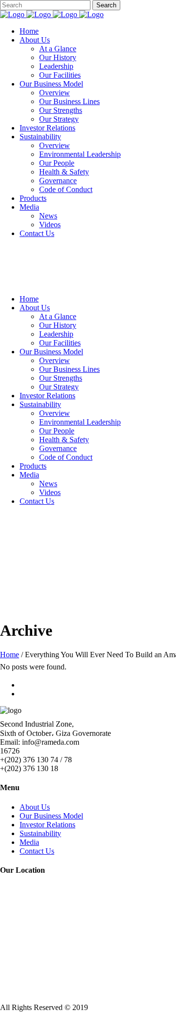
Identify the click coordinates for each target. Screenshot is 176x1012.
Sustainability (40, 833)
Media (29, 842)
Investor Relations (47, 824)
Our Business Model (51, 816)
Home (9, 654)
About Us (35, 807)
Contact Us (37, 851)
